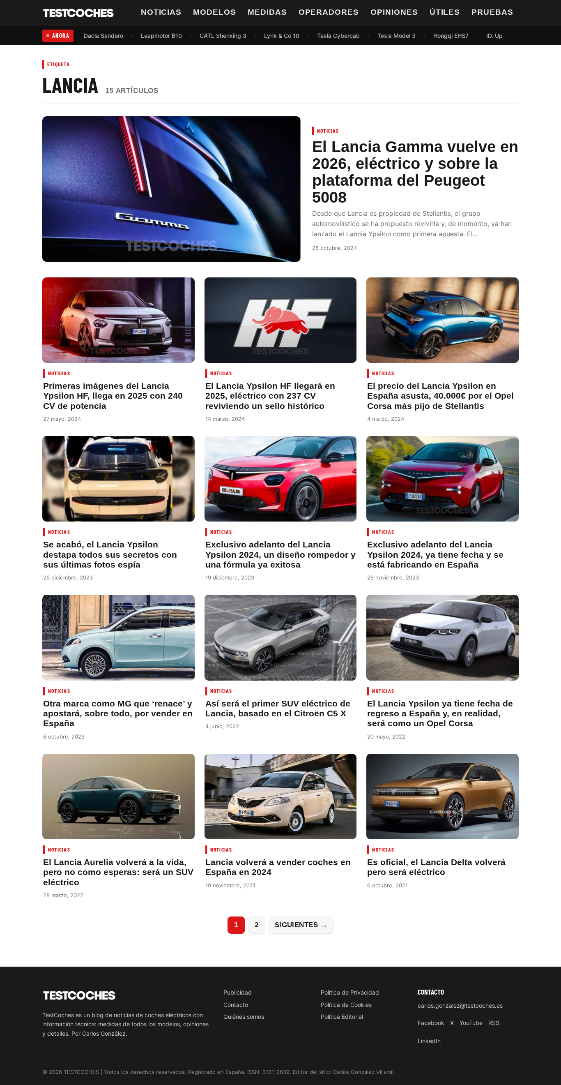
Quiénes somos (243, 1016)
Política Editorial (342, 1016)
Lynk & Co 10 (281, 35)
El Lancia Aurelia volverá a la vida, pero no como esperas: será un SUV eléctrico (118, 872)
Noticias (161, 12)
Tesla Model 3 (396, 35)
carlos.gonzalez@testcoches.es (460, 1005)
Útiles (445, 12)
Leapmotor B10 (161, 35)
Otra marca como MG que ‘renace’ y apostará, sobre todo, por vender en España (118, 713)
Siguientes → (301, 924)
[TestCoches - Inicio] (78, 13)
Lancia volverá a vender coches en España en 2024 (278, 867)
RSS (493, 1022)
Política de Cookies (346, 1004)
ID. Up (494, 35)
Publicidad (237, 992)
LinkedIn (429, 1040)
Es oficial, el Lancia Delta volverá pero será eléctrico (436, 867)
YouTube (471, 1022)
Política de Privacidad (350, 992)
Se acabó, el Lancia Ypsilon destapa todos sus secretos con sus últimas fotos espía (110, 554)
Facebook (431, 1022)
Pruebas (492, 12)
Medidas (267, 12)
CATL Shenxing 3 (223, 35)
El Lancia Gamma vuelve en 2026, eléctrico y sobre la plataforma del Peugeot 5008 (415, 172)
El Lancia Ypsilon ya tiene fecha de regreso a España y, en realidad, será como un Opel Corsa (440, 713)
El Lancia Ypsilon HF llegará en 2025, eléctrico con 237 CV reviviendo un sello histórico (270, 396)
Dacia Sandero (103, 35)
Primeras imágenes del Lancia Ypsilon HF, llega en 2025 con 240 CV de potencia (113, 396)
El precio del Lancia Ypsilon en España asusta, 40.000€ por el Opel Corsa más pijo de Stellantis (440, 396)
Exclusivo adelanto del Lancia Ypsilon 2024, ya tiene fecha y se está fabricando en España (435, 554)
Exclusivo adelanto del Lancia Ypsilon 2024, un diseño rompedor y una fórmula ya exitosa (280, 554)
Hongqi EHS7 (451, 35)
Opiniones (394, 12)
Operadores (329, 12)
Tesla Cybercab (338, 35)
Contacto (235, 1004)
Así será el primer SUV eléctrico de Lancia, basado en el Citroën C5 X (277, 708)
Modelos (214, 12)
